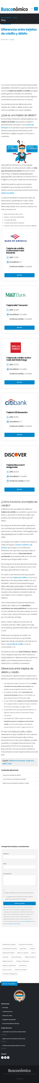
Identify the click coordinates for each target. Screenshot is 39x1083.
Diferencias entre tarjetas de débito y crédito (16, 783)
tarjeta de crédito (20, 577)
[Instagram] (8, 1057)
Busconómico (6, 18)
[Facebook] (2, 1057)
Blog (15, 18)
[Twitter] (5, 1057)
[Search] (32, 9)
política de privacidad (15, 923)
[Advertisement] (19, 63)
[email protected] (26, 921)
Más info (19, 275)
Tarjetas (12, 39)
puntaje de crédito (16, 644)
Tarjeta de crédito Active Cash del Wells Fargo (18, 358)
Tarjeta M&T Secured (16, 305)
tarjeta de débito (8, 193)
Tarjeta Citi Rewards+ (17, 412)
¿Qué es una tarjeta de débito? (12, 775)
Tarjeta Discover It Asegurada (15, 466)
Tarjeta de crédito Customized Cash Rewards (15, 250)
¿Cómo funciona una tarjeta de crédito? (14, 779)
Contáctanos (20, 1079)
